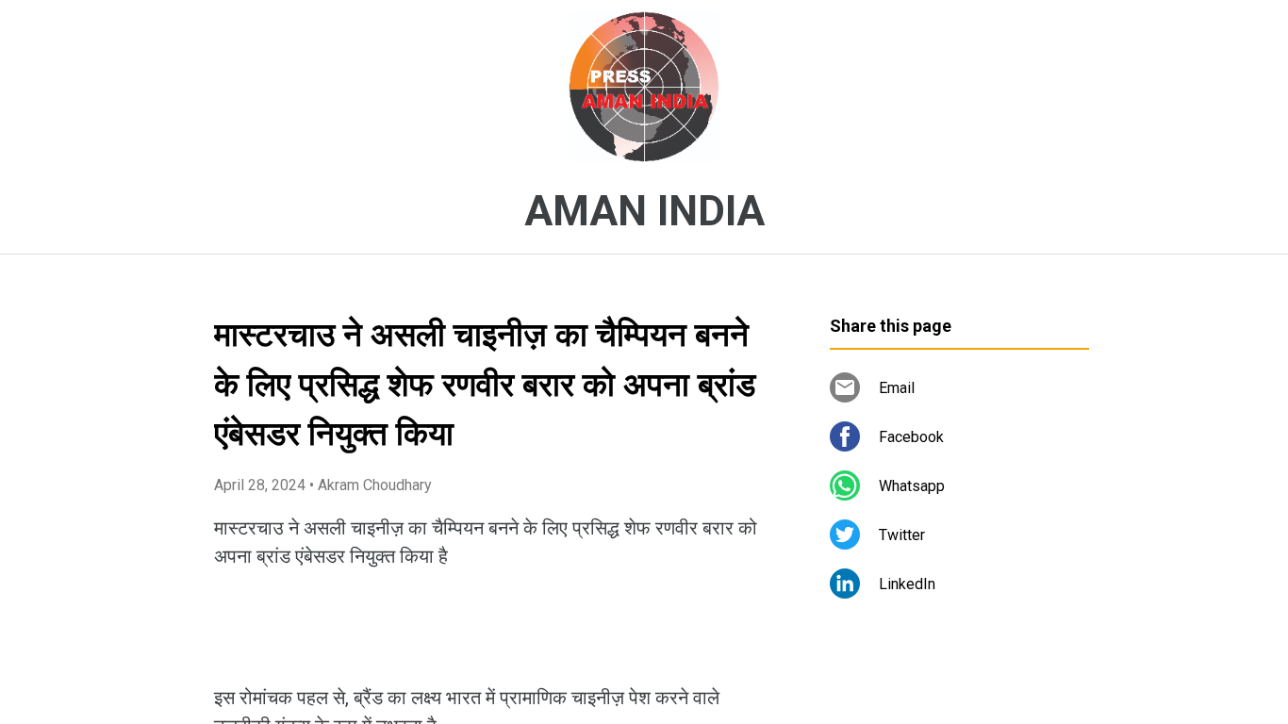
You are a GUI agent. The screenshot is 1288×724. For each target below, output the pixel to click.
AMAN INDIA (644, 211)
